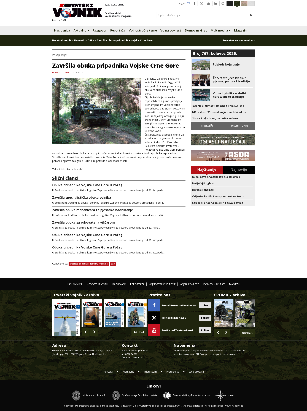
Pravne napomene (234, 405)
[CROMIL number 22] (245, 313)
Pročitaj (206, 125)
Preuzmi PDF (238, 125)
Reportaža (117, 30)
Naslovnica (62, 30)
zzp (113, 263)
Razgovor (100, 30)
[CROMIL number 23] (223, 313)
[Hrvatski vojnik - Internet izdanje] (94, 11)
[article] (222, 64)
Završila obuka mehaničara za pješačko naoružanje (92, 209)
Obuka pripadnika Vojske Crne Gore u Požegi (87, 185)
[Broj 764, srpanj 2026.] (114, 313)
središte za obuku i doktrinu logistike (89, 263)
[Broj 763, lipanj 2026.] (136, 313)
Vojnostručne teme (143, 30)
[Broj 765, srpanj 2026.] (92, 313)
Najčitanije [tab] (206, 169)
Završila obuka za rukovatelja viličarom (83, 222)
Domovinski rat (196, 30)
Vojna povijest (170, 30)
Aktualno (80, 30)
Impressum (150, 371)
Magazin (240, 30)
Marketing (128, 371)
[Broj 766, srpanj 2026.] (66, 317)
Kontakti (108, 371)
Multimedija (220, 30)
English (183, 3)
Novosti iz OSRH (84, 40)
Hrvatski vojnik (61, 40)
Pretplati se (172, 371)
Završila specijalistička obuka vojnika (81, 197)
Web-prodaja (196, 371)
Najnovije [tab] (238, 169)
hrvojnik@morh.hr (138, 350)
